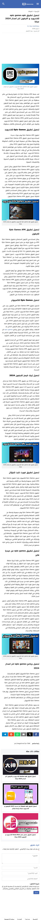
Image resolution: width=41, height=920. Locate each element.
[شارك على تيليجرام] (4, 734)
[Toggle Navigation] (38, 4)
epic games (9, 329)
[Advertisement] (20, 49)
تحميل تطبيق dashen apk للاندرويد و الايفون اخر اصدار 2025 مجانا (20, 777)
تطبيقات (30, 11)
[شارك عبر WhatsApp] (17, 734)
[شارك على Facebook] (36, 734)
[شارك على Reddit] (11, 734)
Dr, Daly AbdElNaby (33, 26)
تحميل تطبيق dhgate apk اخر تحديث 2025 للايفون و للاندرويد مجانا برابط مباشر (20, 807)
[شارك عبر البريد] (23, 734)
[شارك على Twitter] (29, 734)
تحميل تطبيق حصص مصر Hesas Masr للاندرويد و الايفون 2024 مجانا (20, 835)
